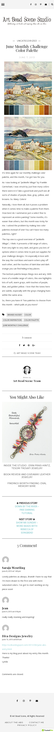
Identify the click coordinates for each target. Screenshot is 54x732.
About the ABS (14, 722)
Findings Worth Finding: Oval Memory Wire (26, 484)
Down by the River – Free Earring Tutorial (27, 510)
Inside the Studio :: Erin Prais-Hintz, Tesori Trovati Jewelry (27, 467)
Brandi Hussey (15, 315)
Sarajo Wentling (13, 568)
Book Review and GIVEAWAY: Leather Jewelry (27, 476)
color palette (31, 320)
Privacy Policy (27, 725)
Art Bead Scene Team (29, 353)
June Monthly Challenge (15, 325)
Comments (27, 338)
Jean (5, 608)
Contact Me (36, 722)
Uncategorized (27, 41)
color (28, 315)
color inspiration (12, 320)
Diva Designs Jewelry (17, 636)
